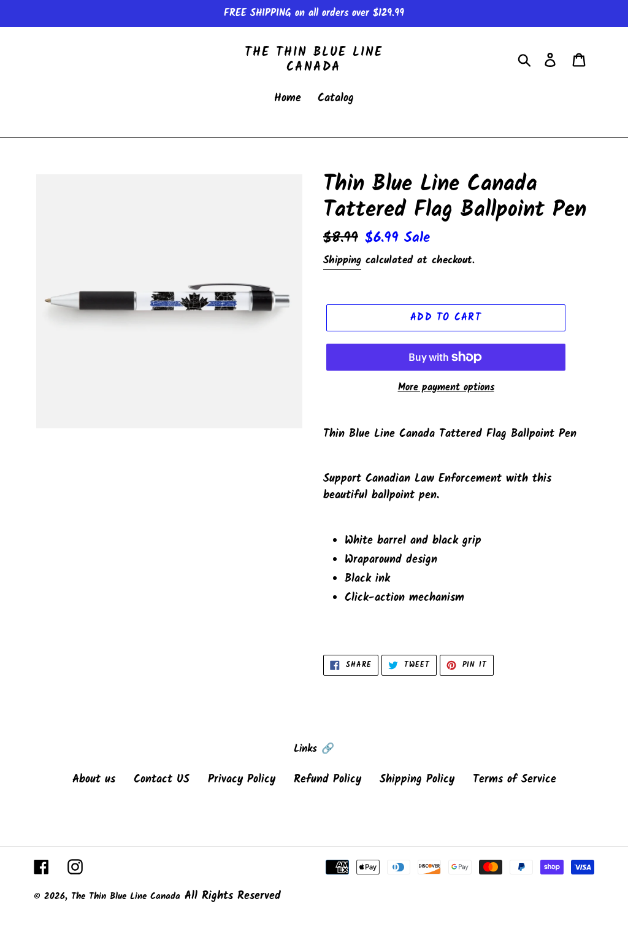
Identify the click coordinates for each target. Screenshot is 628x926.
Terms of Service (514, 780)
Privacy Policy (241, 780)
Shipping (342, 260)
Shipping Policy (417, 780)
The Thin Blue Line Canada (314, 60)
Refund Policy (327, 780)
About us (93, 780)
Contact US (162, 780)
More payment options (446, 387)
